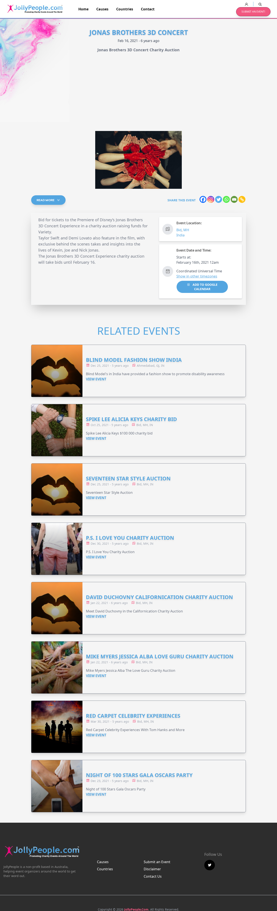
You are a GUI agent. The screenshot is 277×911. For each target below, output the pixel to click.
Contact (148, 9)
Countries (124, 9)
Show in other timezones (196, 276)
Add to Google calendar (204, 287)
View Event (96, 379)
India (180, 235)
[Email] (234, 199)
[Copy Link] (241, 199)
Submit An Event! (253, 11)
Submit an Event (157, 861)
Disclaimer (152, 869)
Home (83, 9)
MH (186, 230)
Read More (46, 200)
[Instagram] (210, 199)
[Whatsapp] (226, 199)
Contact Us (153, 876)
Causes (102, 9)
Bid (179, 230)
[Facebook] (203, 199)
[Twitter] (218, 199)
